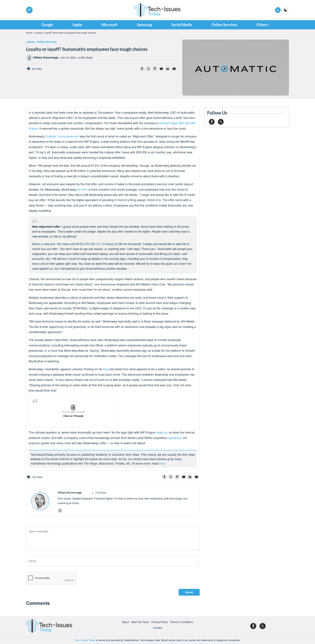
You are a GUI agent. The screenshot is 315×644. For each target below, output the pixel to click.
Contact (157, 627)
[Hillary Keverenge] (42, 501)
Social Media (181, 24)
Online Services (224, 24)
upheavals (175, 438)
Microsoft (109, 24)
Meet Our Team (140, 622)
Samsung (144, 24)
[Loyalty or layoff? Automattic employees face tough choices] (235, 67)
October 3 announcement (62, 136)
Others (262, 24)
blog (106, 369)
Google (47, 24)
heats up (161, 432)
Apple (77, 24)
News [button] (31, 42)
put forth (82, 189)
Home (29, 32)
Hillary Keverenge (45, 57)
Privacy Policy (159, 622)
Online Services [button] (47, 42)
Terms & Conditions (181, 622)
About (125, 622)
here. (162, 463)
